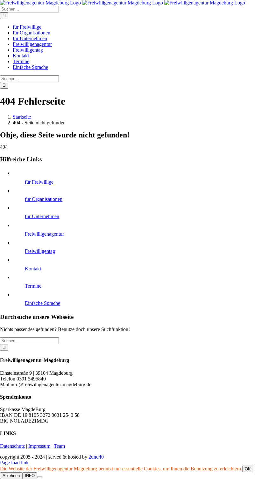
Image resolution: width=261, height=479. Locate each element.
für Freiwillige (39, 182)
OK (248, 469)
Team (59, 446)
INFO (30, 475)
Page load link (14, 462)
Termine (33, 286)
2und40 (96, 457)
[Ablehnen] (39, 477)
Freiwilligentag (40, 251)
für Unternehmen (42, 216)
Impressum (39, 446)
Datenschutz (12, 446)
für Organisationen (43, 199)
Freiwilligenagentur (44, 234)
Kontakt (33, 268)
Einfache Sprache (42, 303)
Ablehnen (11, 475)
